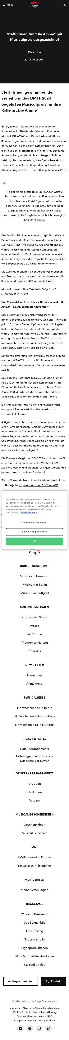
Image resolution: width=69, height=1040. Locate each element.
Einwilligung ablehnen (34, 532)
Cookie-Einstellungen (34, 523)
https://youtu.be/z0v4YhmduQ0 (38, 485)
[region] (34, 519)
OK (34, 541)
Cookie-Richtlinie (28, 513)
